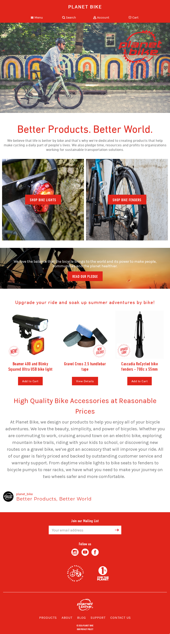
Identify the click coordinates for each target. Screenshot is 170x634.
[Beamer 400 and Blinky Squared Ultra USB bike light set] (30, 335)
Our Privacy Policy (85, 629)
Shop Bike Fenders (127, 200)
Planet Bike (85, 6)
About (67, 618)
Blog (81, 618)
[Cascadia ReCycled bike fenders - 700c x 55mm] (139, 335)
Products (48, 618)
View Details (85, 381)
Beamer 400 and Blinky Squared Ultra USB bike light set (30, 369)
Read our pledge (85, 276)
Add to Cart (30, 381)
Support (98, 618)
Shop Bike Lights (43, 200)
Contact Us (120, 618)
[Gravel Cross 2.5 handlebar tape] (85, 335)
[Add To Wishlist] (51, 351)
